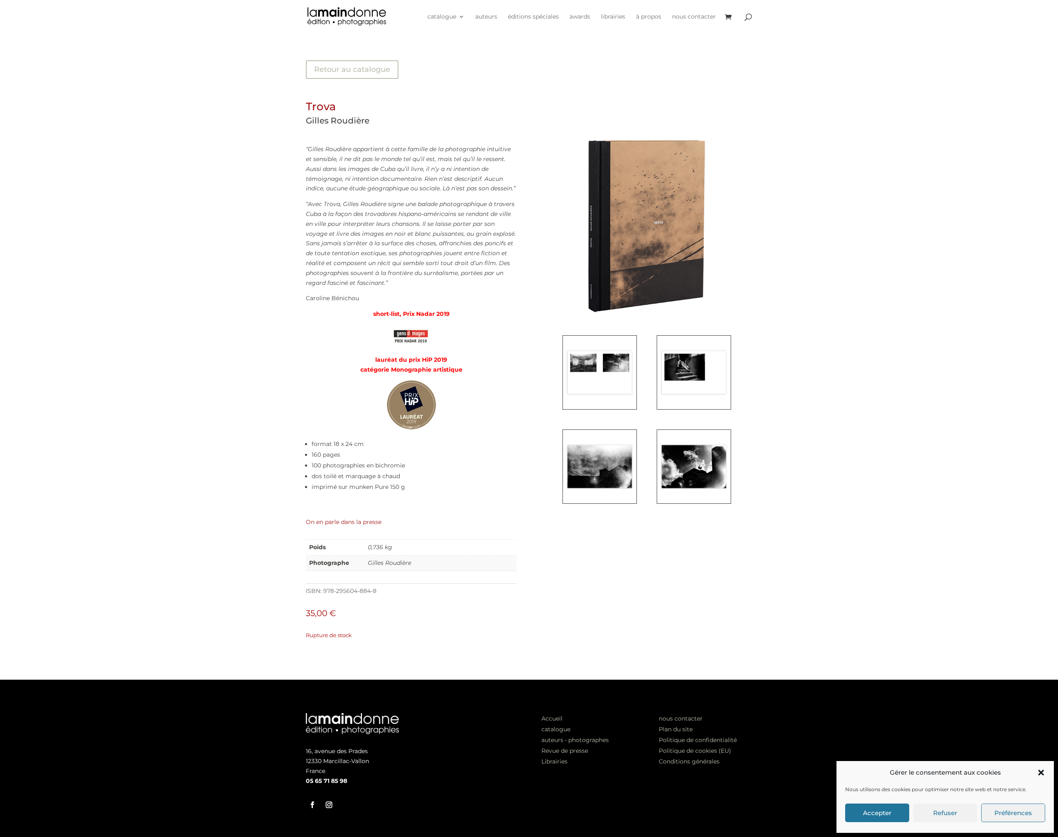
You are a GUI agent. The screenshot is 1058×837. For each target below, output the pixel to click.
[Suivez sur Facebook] (312, 804)
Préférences (1013, 813)
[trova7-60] (694, 407)
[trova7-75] (694, 501)
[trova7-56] (599, 501)
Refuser (945, 813)
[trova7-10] (599, 407)
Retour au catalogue (352, 69)
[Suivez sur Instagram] (329, 804)
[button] (1041, 772)
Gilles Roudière (337, 121)
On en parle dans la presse (343, 522)
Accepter (877, 813)
